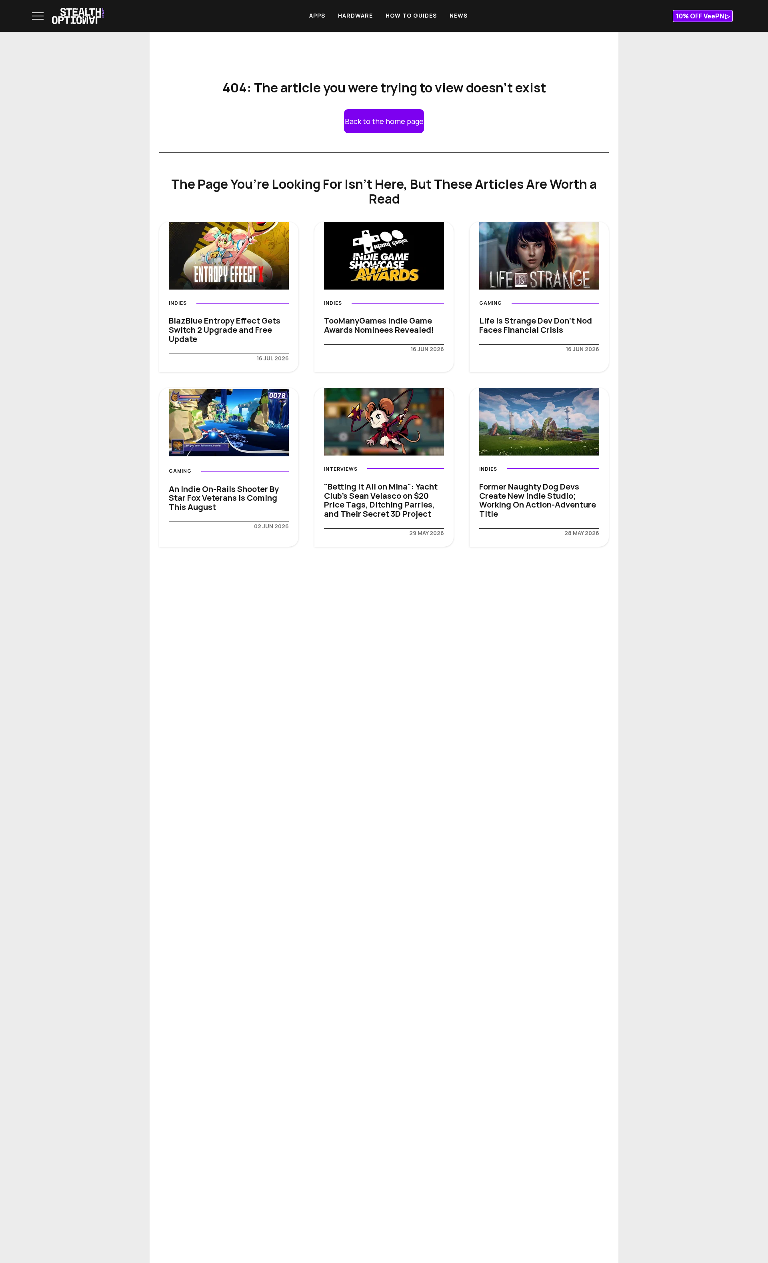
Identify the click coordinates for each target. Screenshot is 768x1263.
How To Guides (411, 15)
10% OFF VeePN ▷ (703, 16)
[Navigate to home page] (78, 16)
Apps (317, 15)
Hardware (355, 15)
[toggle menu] (38, 16)
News (459, 15)
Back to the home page (384, 121)
